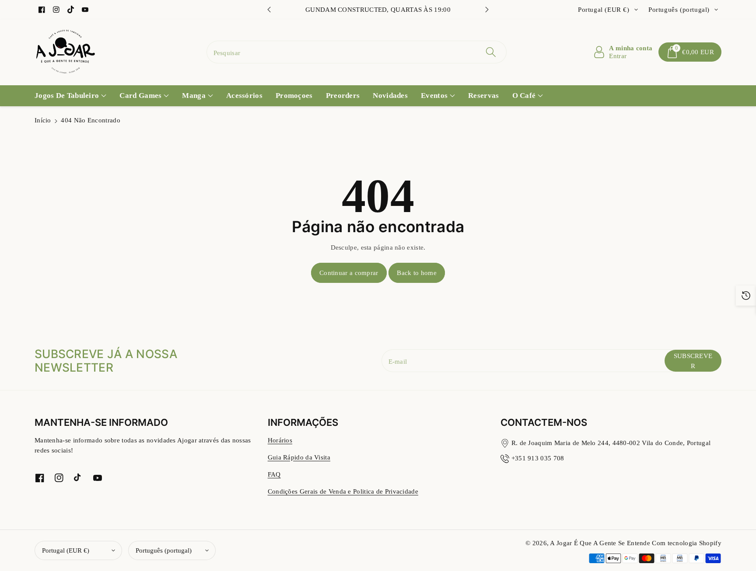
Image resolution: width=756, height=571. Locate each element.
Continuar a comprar (348, 272)
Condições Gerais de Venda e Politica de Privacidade (343, 491)
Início (43, 120)
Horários (280, 440)
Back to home (417, 272)
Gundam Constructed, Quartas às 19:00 (378, 9)
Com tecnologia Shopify (686, 543)
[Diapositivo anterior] (269, 9)
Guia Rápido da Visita (299, 457)
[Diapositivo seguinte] (487, 9)
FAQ (274, 474)
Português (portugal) (164, 550)
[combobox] (357, 52)
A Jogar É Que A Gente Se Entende (601, 543)
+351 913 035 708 (537, 458)
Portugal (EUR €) (65, 550)
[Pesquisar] (491, 52)
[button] (690, 52)
